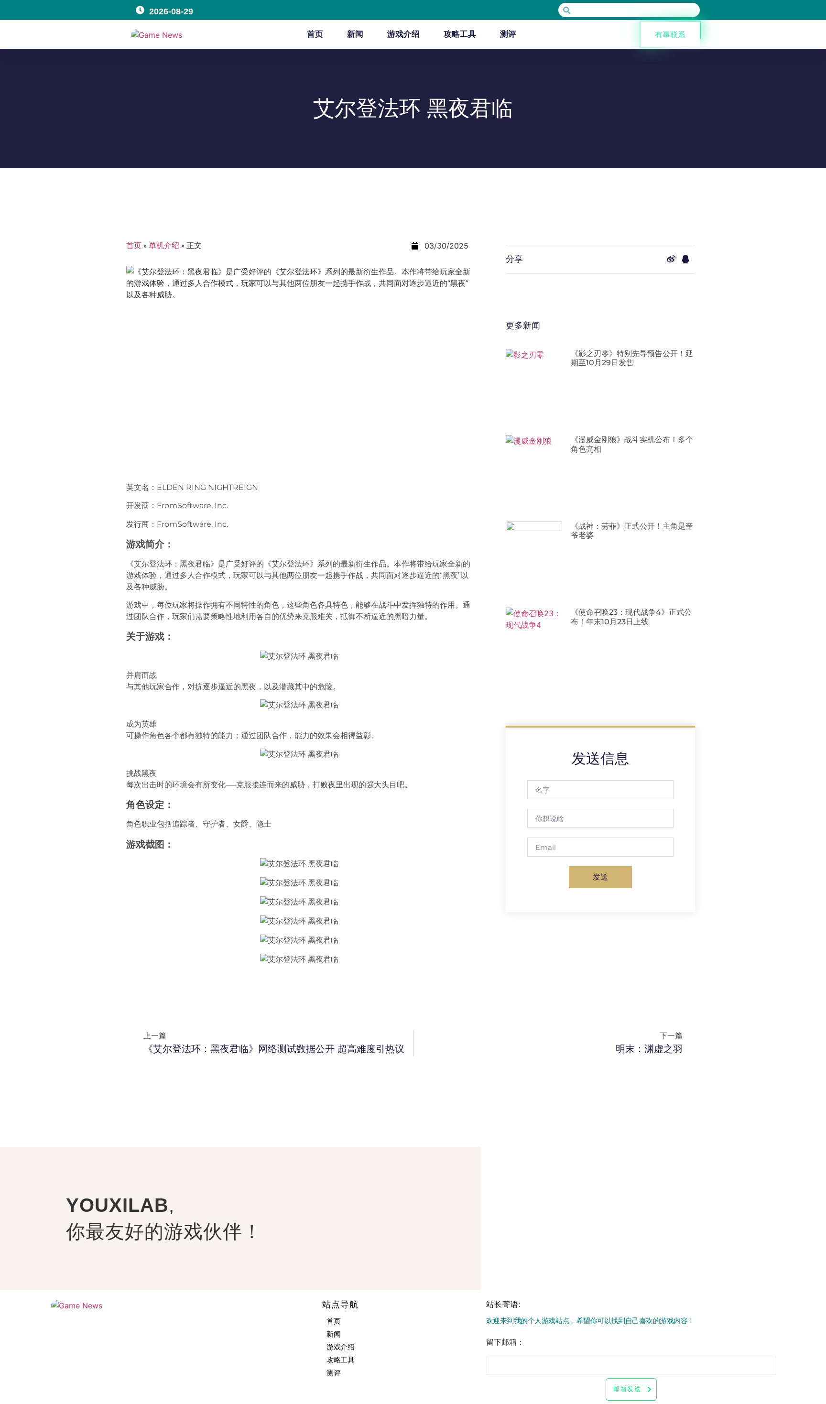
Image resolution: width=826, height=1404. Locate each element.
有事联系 (670, 34)
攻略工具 (460, 34)
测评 (508, 34)
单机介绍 (164, 246)
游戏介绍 (403, 34)
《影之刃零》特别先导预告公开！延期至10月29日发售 (632, 358)
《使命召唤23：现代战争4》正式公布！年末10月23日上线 (631, 617)
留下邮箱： (505, 1342)
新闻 (355, 34)
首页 (315, 34)
